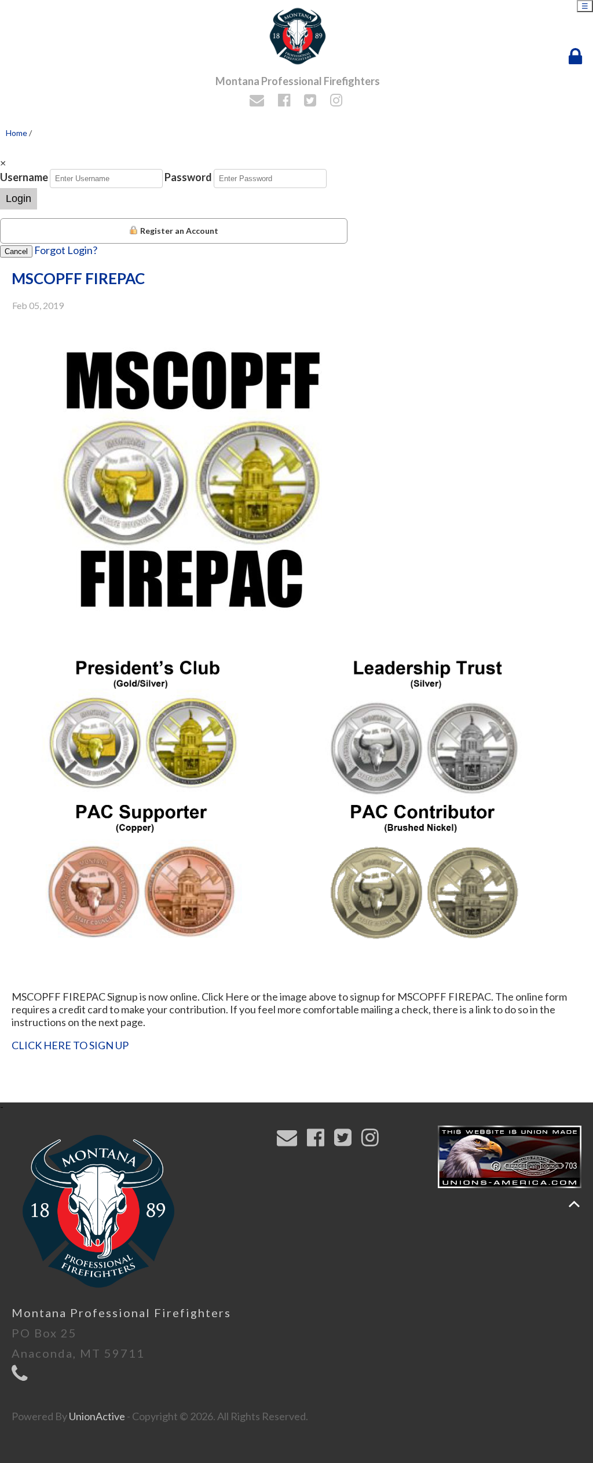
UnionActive (97, 1416)
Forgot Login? (65, 250)
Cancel (16, 251)
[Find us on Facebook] (286, 101)
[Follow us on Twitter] (312, 101)
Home (16, 133)
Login (18, 198)
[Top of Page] (574, 1204)
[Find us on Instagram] (338, 101)
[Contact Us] (259, 101)
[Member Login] (578, 56)
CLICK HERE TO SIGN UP (70, 1045)
